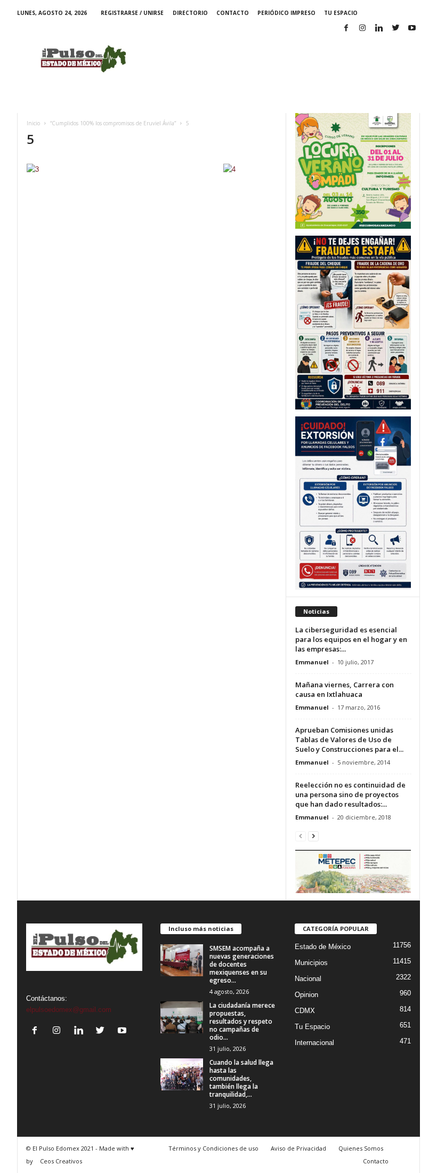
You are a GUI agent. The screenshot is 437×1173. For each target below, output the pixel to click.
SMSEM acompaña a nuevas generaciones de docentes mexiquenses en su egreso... (241, 964)
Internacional (314, 1043)
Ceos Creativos (61, 1161)
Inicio (33, 123)
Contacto (232, 13)
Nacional (308, 979)
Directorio (190, 13)
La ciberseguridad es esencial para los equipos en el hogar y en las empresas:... (351, 639)
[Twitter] (395, 28)
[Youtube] (412, 28)
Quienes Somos (360, 1148)
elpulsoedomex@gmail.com (68, 1010)
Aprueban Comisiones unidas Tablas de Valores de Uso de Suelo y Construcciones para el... (349, 739)
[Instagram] (362, 28)
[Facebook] (345, 28)
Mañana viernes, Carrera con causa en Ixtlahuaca (344, 689)
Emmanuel (312, 662)
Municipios (311, 963)
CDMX (305, 1011)
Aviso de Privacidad (298, 1148)
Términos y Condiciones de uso (213, 1148)
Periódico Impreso (286, 13)
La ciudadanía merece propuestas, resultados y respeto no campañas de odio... (242, 1021)
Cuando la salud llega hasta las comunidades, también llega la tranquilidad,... (241, 1078)
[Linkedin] (379, 28)
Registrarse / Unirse (132, 13)
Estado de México (323, 947)
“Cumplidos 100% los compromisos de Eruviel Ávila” (113, 123)
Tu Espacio (341, 13)
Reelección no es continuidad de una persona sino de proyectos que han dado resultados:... (350, 794)
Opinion (306, 995)
